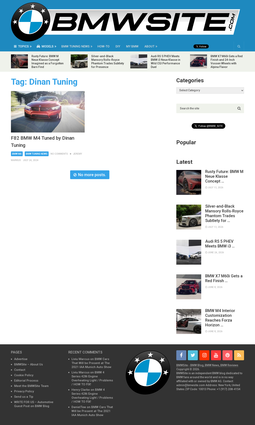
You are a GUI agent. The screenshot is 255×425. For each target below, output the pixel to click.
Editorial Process (26, 380)
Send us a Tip (23, 396)
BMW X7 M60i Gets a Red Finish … (224, 278)
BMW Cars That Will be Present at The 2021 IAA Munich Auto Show (91, 363)
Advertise (20, 359)
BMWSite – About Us (28, 364)
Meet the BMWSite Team (31, 386)
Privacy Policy (24, 391)
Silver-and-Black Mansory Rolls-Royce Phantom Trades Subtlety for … (224, 213)
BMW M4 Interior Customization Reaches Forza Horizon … (220, 317)
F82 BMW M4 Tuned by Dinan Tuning (42, 141)
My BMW (132, 46)
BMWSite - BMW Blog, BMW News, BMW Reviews (207, 365)
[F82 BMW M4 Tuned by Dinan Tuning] (48, 112)
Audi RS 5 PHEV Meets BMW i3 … (220, 243)
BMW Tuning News (75, 46)
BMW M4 (17, 153)
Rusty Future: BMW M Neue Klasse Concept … (224, 176)
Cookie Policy (23, 375)
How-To (103, 46)
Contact (19, 370)
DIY (118, 46)
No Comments (59, 153)
